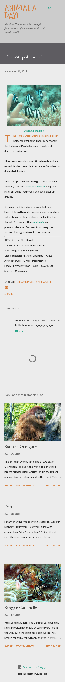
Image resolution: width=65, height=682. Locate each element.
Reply (19, 331)
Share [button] (8, 293)
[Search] (50, 6)
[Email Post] (6, 289)
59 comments (25, 485)
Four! (9, 506)
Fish (17, 281)
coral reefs (38, 222)
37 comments (25, 646)
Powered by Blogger (34, 667)
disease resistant (35, 186)
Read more (53, 485)
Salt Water (44, 281)
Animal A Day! (20, 12)
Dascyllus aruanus (34, 130)
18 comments (25, 545)
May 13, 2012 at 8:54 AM (46, 320)
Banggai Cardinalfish (22, 607)
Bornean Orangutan (21, 446)
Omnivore (28, 281)
